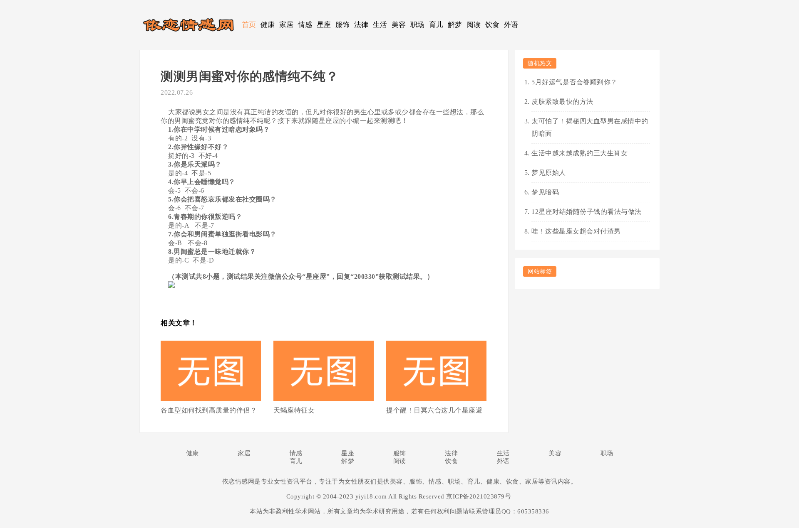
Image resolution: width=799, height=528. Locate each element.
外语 (511, 25)
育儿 (436, 25)
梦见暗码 (545, 192)
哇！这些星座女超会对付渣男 (576, 231)
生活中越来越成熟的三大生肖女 (579, 153)
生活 (380, 25)
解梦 (455, 25)
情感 (305, 25)
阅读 (473, 25)
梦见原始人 (548, 172)
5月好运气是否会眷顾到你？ (574, 82)
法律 (361, 25)
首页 (249, 25)
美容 (399, 25)
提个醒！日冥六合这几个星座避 (434, 410)
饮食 (492, 25)
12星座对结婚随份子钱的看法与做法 (586, 211)
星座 (324, 25)
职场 (417, 25)
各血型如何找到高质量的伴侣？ (209, 410)
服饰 (342, 25)
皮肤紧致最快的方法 (562, 101)
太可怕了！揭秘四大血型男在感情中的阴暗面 (589, 127)
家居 (286, 25)
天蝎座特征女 (294, 410)
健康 (268, 25)
